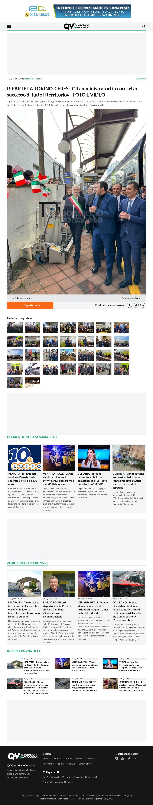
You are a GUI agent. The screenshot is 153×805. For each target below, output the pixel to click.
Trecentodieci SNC (76, 795)
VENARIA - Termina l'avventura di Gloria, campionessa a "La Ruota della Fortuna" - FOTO (92, 479)
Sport (61, 763)
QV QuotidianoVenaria (47, 795)
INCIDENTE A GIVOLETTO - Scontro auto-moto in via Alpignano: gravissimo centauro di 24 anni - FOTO (84, 686)
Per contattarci (51, 777)
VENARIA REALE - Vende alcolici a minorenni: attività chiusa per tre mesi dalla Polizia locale (59, 479)
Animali (90, 758)
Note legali (91, 777)
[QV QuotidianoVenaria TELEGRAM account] (135, 758)
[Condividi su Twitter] (136, 305)
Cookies (77, 777)
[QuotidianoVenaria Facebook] (128, 758)
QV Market (49, 763)
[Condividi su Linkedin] (142, 305)
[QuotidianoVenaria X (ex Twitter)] (122, 758)
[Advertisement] (76, 54)
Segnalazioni (85, 763)
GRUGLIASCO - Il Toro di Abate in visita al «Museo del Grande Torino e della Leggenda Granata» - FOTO (132, 686)
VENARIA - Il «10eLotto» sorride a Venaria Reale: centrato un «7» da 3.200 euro (23, 479)
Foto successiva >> (132, 298)
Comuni (71, 763)
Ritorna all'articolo (33, 78)
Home (46, 758)
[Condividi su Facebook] (129, 305)
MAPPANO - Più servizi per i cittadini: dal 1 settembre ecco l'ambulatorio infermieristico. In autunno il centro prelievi (24, 609)
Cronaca (141, 78)
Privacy (66, 777)
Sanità (79, 758)
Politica (68, 758)
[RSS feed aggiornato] (116, 758)
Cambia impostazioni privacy (58, 782)
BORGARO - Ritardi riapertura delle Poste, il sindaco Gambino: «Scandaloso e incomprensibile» (57, 609)
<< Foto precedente (21, 298)
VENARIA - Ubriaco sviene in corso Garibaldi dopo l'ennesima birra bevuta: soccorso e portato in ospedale (128, 480)
